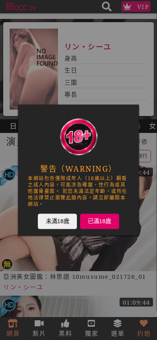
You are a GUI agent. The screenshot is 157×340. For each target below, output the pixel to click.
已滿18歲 (99, 221)
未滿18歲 (57, 221)
